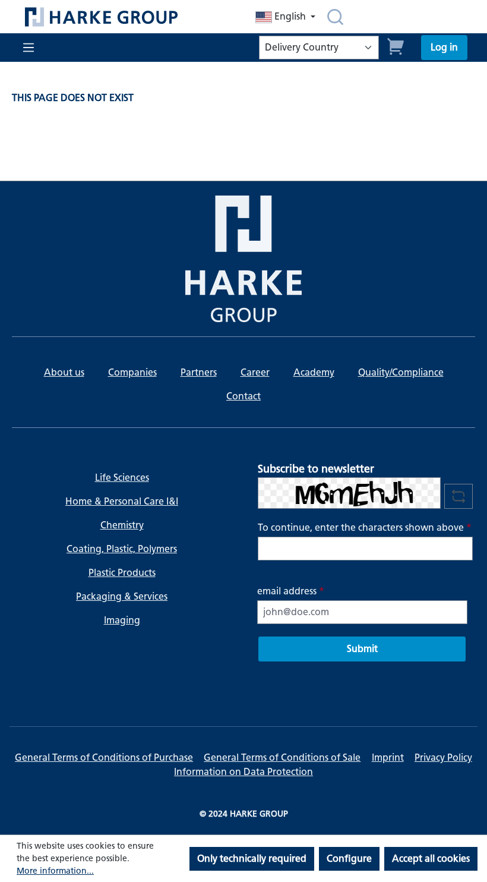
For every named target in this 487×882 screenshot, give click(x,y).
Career (255, 372)
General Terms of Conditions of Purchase (104, 757)
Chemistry (122, 525)
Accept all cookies (431, 858)
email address (290, 591)
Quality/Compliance (401, 372)
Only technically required (251, 858)
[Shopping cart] (396, 45)
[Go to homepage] (122, 17)
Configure (349, 858)
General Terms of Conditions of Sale (282, 757)
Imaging (122, 620)
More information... (55, 871)
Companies (132, 372)
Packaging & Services (121, 596)
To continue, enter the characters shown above (365, 527)
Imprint (388, 757)
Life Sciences (122, 477)
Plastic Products (122, 572)
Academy (313, 372)
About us (64, 372)
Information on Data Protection (243, 771)
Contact (243, 396)
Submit (362, 648)
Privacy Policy (443, 757)
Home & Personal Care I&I (121, 501)
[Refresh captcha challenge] (458, 496)
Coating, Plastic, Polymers (122, 549)
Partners (199, 372)
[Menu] (27, 47)
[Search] (335, 17)
